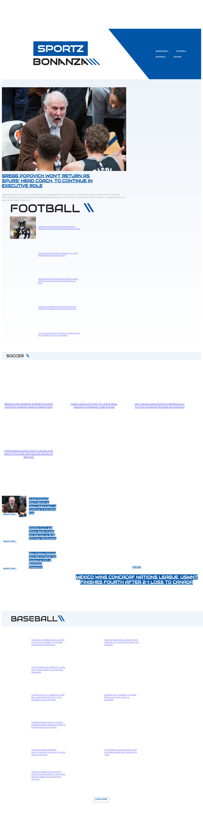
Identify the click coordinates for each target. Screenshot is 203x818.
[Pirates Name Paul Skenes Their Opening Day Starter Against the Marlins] (88, 642)
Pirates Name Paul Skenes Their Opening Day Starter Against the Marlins (121, 642)
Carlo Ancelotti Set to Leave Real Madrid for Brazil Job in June (94, 405)
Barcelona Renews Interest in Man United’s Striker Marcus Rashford (28, 405)
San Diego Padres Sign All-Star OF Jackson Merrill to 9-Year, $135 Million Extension (47, 642)
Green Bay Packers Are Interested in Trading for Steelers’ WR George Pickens (59, 228)
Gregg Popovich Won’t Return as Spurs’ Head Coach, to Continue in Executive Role (47, 180)
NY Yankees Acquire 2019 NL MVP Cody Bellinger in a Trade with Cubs (120, 752)
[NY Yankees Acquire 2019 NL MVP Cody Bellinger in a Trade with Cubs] (88, 752)
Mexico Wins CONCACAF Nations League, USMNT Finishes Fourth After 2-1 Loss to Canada (137, 579)
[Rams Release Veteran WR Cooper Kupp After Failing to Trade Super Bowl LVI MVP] (23, 281)
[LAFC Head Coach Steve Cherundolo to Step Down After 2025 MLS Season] (159, 381)
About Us (57, 815)
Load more (101, 799)
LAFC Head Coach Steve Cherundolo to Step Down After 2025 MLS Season (160, 405)
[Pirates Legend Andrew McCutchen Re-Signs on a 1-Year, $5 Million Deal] (15, 752)
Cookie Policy (114, 815)
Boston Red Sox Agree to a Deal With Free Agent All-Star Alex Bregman (48, 669)
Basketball (10, 514)
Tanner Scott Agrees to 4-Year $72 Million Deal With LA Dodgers (120, 697)
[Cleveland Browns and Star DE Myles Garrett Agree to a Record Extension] (23, 307)
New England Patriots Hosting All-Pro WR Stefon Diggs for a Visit (58, 254)
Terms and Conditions (76, 815)
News (136, 567)
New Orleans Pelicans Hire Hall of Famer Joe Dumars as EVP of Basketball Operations (42, 560)
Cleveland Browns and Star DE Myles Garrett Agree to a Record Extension (57, 308)
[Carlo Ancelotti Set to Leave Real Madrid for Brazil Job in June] (94, 381)
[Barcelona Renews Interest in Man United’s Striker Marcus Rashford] (28, 381)
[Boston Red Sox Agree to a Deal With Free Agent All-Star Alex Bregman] (15, 669)
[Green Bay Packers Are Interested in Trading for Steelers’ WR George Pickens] (23, 228)
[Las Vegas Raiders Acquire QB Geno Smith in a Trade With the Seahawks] (23, 334)
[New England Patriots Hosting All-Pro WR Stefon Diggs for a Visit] (23, 254)
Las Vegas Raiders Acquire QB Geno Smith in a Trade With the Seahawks (59, 334)
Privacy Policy (96, 815)
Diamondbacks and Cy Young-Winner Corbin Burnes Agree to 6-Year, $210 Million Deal (48, 724)
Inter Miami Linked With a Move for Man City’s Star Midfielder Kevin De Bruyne (28, 453)
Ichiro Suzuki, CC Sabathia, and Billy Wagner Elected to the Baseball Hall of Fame (47, 697)
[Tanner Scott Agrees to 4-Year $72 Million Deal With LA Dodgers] (88, 697)
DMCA (127, 815)
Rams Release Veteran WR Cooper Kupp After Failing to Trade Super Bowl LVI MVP (58, 281)
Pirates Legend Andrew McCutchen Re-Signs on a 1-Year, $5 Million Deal (48, 752)
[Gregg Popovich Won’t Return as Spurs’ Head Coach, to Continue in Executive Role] (64, 129)
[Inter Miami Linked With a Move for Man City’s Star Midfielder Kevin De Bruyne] (28, 428)
